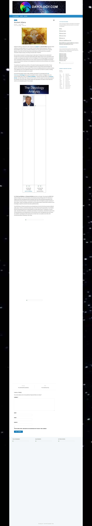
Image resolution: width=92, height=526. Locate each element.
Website (15, 422)
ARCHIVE (25, 16)
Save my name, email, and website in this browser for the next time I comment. (30, 428)
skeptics (37, 46)
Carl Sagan (22, 75)
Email (15, 417)
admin (16, 24)
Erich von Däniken (28, 191)
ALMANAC (17, 16)
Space (15, 20)
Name (15, 412)
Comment (16, 397)
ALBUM (21, 16)
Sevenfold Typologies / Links (49, 523)
